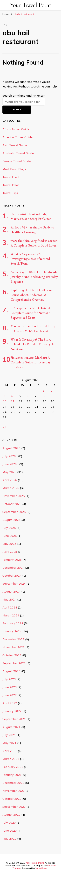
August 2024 (11, 591)
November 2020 (13, 791)
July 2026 (9, 456)
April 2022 (9, 703)
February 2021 (12, 767)
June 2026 (9, 464)
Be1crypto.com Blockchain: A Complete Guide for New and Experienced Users (30, 313)
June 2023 (9, 687)
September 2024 (14, 583)
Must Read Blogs (14, 169)
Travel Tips (10, 193)
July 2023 (9, 679)
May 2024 (9, 599)
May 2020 (9, 838)
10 (5, 401)
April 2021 (9, 751)
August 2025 (11, 520)
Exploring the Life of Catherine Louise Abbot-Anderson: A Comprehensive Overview (31, 295)
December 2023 (13, 639)
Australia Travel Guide (18, 153)
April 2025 (9, 552)
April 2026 (9, 480)
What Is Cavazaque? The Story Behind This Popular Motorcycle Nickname (32, 344)
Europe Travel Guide (16, 161)
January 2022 (12, 711)
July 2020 (9, 822)
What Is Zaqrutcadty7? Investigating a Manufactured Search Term (30, 259)
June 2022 (9, 695)
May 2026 (9, 472)
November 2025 (13, 496)
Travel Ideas (10, 185)
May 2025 (9, 544)
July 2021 (9, 735)
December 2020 (13, 783)
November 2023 (13, 647)
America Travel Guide (17, 137)
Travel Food (10, 177)
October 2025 (11, 504)
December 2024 (13, 567)
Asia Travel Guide (14, 145)
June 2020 (9, 830)
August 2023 (11, 671)
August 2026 (11, 448)
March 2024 (10, 615)
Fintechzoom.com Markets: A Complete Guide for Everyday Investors (30, 362)
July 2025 (9, 528)
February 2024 (12, 623)
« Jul (5, 427)
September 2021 (14, 719)
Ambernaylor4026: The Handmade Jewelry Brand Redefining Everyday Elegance (34, 277)
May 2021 (9, 743)
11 (12, 401)
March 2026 (10, 488)
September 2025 (14, 512)
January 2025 (12, 559)
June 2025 (9, 536)
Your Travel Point (30, 5)
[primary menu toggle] (4, 5)
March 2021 (10, 759)
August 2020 (11, 814)
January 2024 (12, 631)
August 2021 (11, 727)
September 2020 (14, 806)
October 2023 (11, 655)
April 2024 (9, 607)
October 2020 (11, 799)
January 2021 (12, 775)
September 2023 (14, 663)
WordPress (41, 868)
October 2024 (11, 575)
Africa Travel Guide (15, 129)
